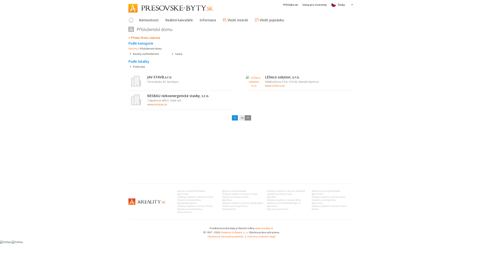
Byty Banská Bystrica (187, 203)
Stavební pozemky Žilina (324, 200)
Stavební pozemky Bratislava (326, 191)
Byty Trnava (182, 194)
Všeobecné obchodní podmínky (226, 236)
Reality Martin (229, 209)
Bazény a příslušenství (146, 54)
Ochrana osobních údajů (261, 236)
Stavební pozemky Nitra (189, 200)
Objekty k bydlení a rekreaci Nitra (328, 197)
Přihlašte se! (290, 4)
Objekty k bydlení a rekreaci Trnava (239, 194)
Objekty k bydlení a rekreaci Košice (329, 206)
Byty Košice (272, 206)
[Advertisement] (241, 152)
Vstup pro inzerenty (314, 4)
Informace (208, 20)
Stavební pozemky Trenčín (235, 197)
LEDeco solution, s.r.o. (282, 77)
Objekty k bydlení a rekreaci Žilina (284, 200)
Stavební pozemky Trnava (279, 194)
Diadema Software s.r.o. (234, 232)
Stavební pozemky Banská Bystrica (284, 203)
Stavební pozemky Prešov (235, 206)
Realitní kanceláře (179, 20)
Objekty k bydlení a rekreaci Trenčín (195, 197)
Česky (341, 4)
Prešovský (139, 66)
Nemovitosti (148, 20)
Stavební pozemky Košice (190, 209)
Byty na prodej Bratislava (234, 191)
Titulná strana (131, 20)
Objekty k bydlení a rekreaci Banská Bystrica (244, 203)
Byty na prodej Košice (277, 209)
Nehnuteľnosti (184, 212)
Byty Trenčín (318, 194)
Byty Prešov (317, 203)
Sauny (178, 54)
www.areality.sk (264, 228)
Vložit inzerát (238, 20)
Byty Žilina (227, 200)
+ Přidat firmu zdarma (144, 38)
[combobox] (245, 118)
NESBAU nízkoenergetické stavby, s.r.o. (178, 96)
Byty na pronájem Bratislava (191, 191)
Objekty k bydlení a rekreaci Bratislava (286, 191)
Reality (315, 209)
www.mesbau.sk (157, 104)
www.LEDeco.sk (275, 85)
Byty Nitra (271, 197)
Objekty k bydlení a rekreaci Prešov (195, 206)
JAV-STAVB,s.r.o (159, 77)
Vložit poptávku (272, 20)
